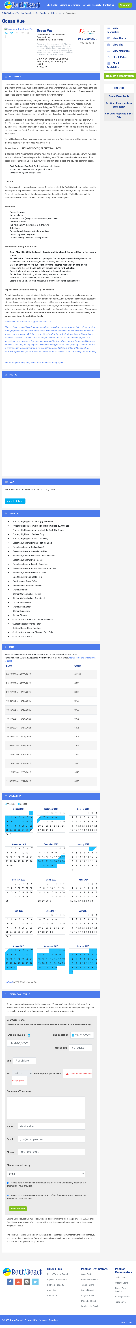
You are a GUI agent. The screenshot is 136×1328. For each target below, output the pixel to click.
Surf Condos (41, 13)
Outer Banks (86, 1274)
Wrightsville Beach (89, 1306)
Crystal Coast (87, 1290)
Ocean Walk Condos (120, 1290)
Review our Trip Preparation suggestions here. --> (28, 321)
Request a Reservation (120, 75)
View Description (113, 30)
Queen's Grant (121, 1283)
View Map (118, 44)
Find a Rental (51, 5)
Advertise (53, 1320)
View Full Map (15, 501)
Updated (8, 982)
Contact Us (108, 5)
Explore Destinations (70, 5)
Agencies (51, 1290)
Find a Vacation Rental (57, 1274)
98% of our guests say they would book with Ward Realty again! (34, 362)
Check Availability (113, 65)
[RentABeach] (22, 5)
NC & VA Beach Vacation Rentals (17, 13)
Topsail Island (87, 1285)
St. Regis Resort (122, 1296)
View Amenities (121, 50)
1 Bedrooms (56, 13)
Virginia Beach (87, 1295)
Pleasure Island (88, 1301)
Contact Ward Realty (119, 96)
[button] (9, 427)
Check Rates (120, 57)
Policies (43, 1320)
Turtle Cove (120, 1302)
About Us (32, 1320)
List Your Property (92, 5)
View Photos (119, 38)
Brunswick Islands (89, 1279)
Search (126, 5)
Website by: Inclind (126, 1322)
